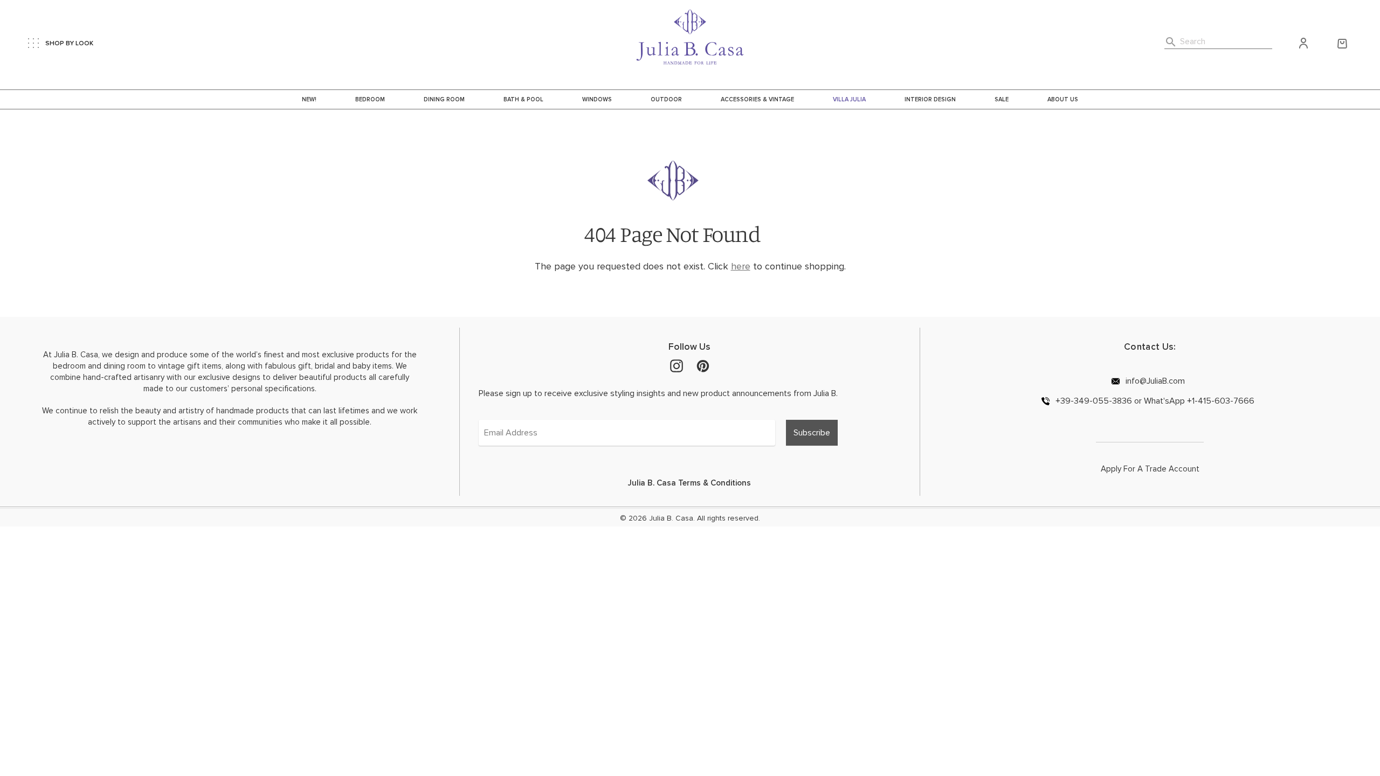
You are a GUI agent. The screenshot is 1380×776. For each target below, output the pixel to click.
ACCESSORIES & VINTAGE (757, 99)
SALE (1002, 99)
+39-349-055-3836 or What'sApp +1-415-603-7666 (1153, 401)
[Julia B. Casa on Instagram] (676, 365)
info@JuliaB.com (1154, 381)
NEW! (309, 99)
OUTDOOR (666, 99)
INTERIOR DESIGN (930, 99)
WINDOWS (597, 99)
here (740, 266)
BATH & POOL (523, 99)
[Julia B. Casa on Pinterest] (702, 365)
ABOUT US (1062, 99)
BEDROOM (370, 99)
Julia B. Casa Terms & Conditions (689, 483)
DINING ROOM (444, 99)
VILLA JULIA (849, 99)
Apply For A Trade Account (1150, 469)
